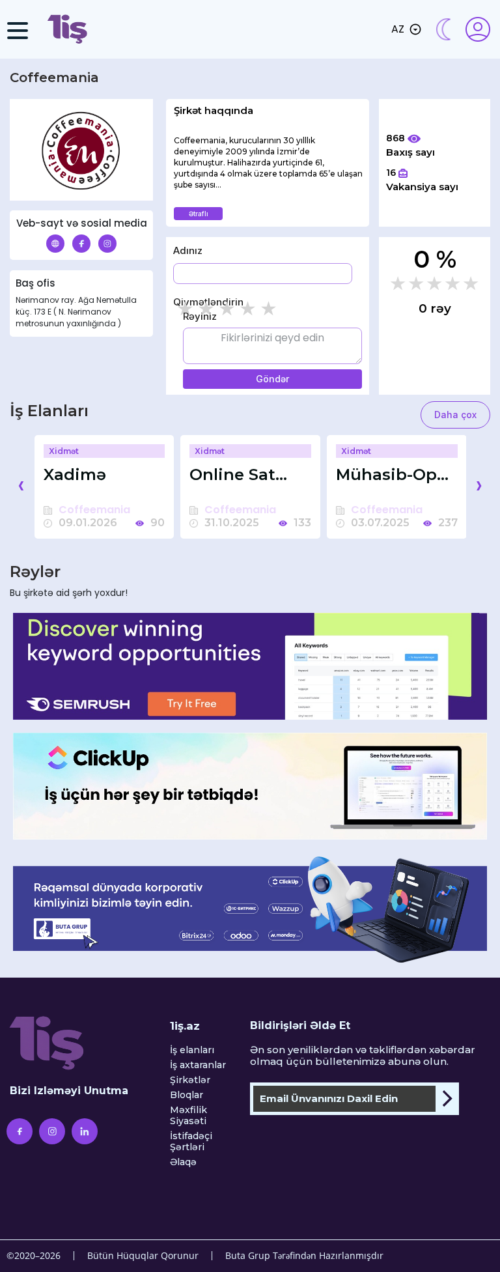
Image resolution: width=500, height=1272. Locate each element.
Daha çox (455, 414)
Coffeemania (94, 509)
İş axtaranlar (198, 1065)
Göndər (272, 378)
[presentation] (21, 484)
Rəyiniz (200, 316)
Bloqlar (186, 1095)
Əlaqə (183, 1162)
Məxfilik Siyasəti (188, 1116)
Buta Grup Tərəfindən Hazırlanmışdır (304, 1255)
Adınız (187, 250)
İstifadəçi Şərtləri (191, 1142)
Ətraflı (198, 214)
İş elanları (192, 1050)
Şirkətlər (190, 1080)
